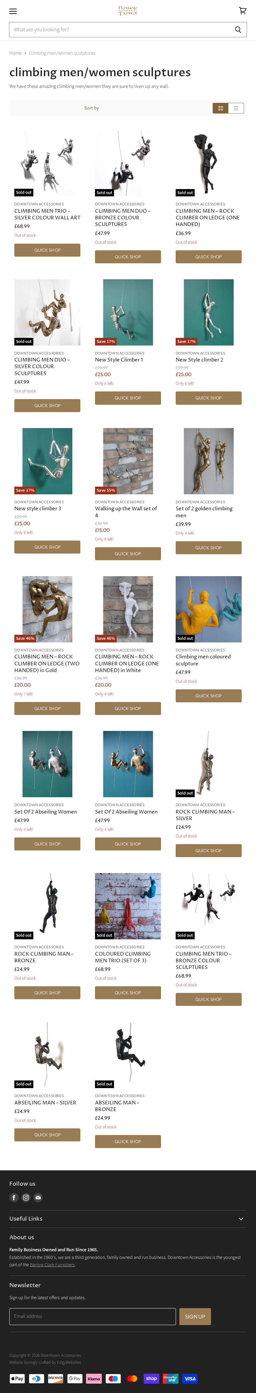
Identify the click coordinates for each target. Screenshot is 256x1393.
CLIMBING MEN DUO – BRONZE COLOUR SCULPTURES (123, 218)
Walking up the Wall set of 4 (126, 512)
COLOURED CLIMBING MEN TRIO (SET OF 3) (123, 957)
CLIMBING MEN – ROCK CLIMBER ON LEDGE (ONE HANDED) (208, 218)
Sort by (91, 108)
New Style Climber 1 (119, 359)
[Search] (238, 29)
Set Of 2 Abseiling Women (45, 812)
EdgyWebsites (69, 1362)
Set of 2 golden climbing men (204, 512)
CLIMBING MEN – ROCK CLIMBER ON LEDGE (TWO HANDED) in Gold (47, 663)
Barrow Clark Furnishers (52, 1265)
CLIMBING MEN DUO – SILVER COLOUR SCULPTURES (42, 366)
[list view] (236, 108)
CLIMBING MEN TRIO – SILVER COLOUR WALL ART (47, 214)
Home (15, 53)
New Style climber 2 (199, 359)
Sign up (195, 1316)
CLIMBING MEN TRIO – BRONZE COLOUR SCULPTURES (204, 961)
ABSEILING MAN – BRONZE (117, 1106)
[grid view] (220, 108)
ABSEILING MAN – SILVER (45, 1102)
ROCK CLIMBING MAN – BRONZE (44, 957)
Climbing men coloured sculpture (203, 660)
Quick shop (47, 250)
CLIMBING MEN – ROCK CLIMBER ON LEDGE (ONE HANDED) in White (127, 663)
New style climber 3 (37, 508)
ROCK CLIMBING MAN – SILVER (205, 815)
